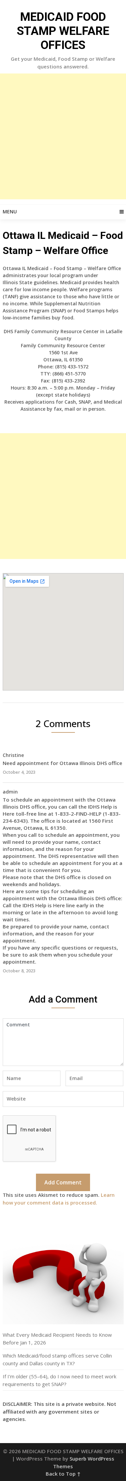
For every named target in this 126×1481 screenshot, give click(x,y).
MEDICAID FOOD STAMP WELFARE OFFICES (63, 31)
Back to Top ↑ (63, 1473)
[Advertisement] (63, 136)
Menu (10, 211)
